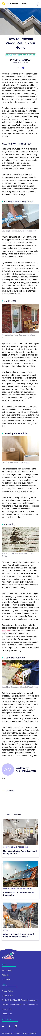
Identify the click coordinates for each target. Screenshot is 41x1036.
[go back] (3, 11)
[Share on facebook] (18, 68)
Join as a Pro (7, 970)
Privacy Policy (7, 991)
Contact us (6, 979)
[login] (37, 4)
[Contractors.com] (14, 5)
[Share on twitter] (23, 68)
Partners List (6, 1014)
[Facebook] (9, 1026)
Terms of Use (7, 1009)
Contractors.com (13, 1033)
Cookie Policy (7, 996)
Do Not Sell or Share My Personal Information (19, 1000)
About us (5, 975)
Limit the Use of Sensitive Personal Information (20, 1005)
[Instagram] (16, 1026)
